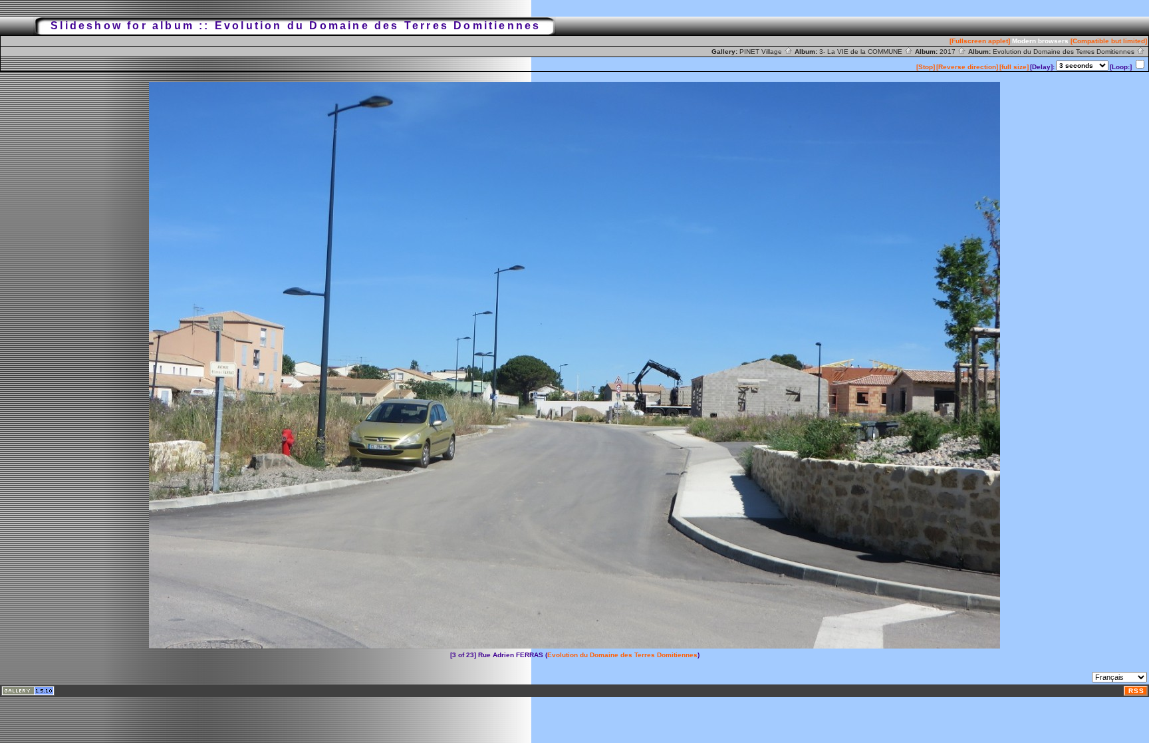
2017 (949, 51)
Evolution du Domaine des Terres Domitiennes (1064, 51)
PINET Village (761, 51)
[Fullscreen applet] (980, 41)
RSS (1136, 690)
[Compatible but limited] (1109, 41)
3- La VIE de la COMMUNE (861, 51)
